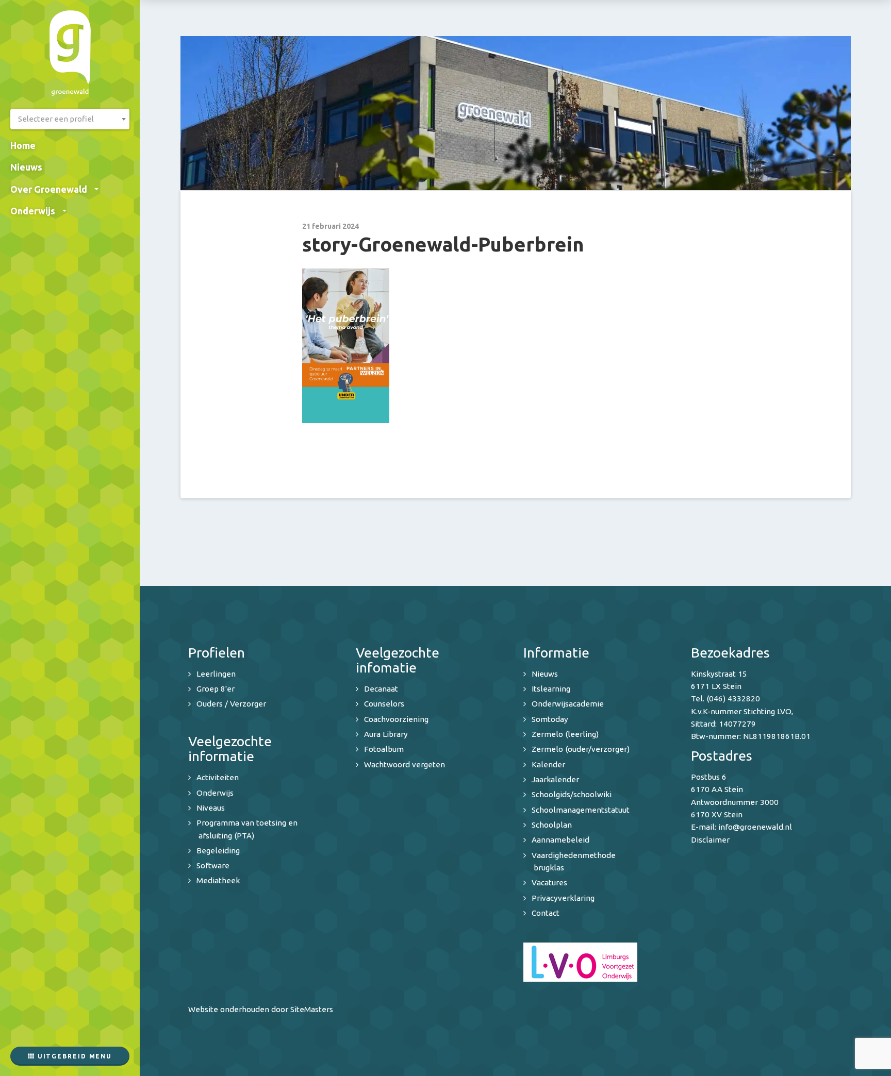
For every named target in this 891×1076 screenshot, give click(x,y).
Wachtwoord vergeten (404, 764)
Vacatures (549, 882)
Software (212, 865)
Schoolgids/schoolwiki (572, 794)
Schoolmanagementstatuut (581, 809)
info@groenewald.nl (755, 826)
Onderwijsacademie (568, 703)
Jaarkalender (555, 779)
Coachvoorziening (396, 719)
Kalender (548, 764)
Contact (545, 913)
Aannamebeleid (560, 839)
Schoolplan (552, 824)
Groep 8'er (215, 688)
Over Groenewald (48, 189)
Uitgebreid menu (73, 1056)
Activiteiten (217, 777)
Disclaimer (710, 839)
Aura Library (386, 734)
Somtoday (550, 719)
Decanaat (381, 688)
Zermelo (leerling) (565, 734)
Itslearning (551, 688)
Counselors (384, 703)
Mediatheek (218, 880)
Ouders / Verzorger (231, 703)
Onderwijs (32, 211)
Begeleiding (218, 850)
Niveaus (210, 807)
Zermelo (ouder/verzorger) (581, 749)
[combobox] (69, 119)
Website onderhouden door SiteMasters (260, 1009)
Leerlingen (216, 673)
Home (23, 145)
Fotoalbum (384, 749)
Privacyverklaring (563, 898)
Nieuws (26, 167)
